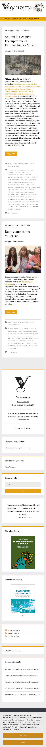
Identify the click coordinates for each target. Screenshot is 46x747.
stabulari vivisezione (16, 199)
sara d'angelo (31, 343)
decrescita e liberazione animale (20, 336)
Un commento (13, 213)
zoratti (17, 209)
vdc (36, 346)
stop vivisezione (32, 202)
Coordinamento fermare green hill (21, 182)
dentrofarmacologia (16, 184)
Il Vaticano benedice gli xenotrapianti (27, 669)
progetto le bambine (27, 341)
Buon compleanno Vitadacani (17, 233)
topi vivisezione (14, 204)
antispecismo (13, 175)
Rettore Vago (13, 194)
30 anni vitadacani (15, 328)
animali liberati (29, 328)
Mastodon (22, 19)
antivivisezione (25, 175)
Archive (36, 19)
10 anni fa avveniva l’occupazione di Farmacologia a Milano (20, 41)
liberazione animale (22, 187)
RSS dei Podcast (13, 637)
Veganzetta (8, 669)
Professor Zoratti (27, 192)
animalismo (12, 331)
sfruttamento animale (28, 194)
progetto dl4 (13, 341)
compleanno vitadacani (30, 333)
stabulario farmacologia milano (20, 346)
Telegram (15, 19)
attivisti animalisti (31, 177)
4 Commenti (12, 352)
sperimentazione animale (25, 197)
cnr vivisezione (31, 180)
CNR (22, 180)
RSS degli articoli (14, 630)
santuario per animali (16, 343)
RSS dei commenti (14, 633)
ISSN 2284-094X (23, 402)
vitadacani (24, 206)
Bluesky (30, 19)
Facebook (7, 19)
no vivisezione (17, 189)
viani (16, 206)
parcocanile (34, 338)
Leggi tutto (12, 154)
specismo (11, 197)
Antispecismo (23, 163)
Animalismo (12, 163)
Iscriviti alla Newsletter (23, 428)
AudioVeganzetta (10, 467)
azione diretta (13, 180)
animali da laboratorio (17, 170)
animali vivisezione (22, 172)
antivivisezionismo (15, 177)
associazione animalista (27, 331)
